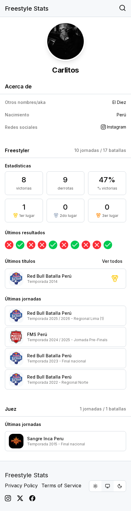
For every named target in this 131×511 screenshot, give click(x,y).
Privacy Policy (21, 485)
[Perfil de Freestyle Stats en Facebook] (32, 498)
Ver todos (112, 261)
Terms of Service (61, 485)
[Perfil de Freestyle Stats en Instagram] (8, 498)
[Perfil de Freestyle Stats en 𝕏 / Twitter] (20, 498)
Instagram (116, 126)
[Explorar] (122, 8)
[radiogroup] (107, 486)
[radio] (95, 486)
